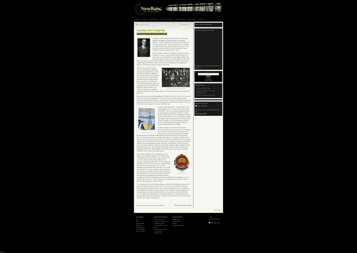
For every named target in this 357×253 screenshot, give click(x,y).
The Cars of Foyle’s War (202, 88)
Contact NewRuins (140, 229)
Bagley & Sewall (180, 19)
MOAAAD (174, 223)
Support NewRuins (140, 223)
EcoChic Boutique (176, 221)
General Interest (155, 34)
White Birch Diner (185, 24)
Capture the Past (176, 219)
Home (137, 19)
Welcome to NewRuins (143, 24)
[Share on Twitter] (184, 205)
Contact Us (202, 19)
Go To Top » (218, 210)
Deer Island (192, 19)
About (144, 19)
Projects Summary (166, 19)
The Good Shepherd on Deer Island (205, 95)
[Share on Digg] (190, 205)
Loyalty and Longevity (151, 30)
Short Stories (154, 19)
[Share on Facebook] (178, 205)
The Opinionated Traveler (178, 225)
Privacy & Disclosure (140, 231)
